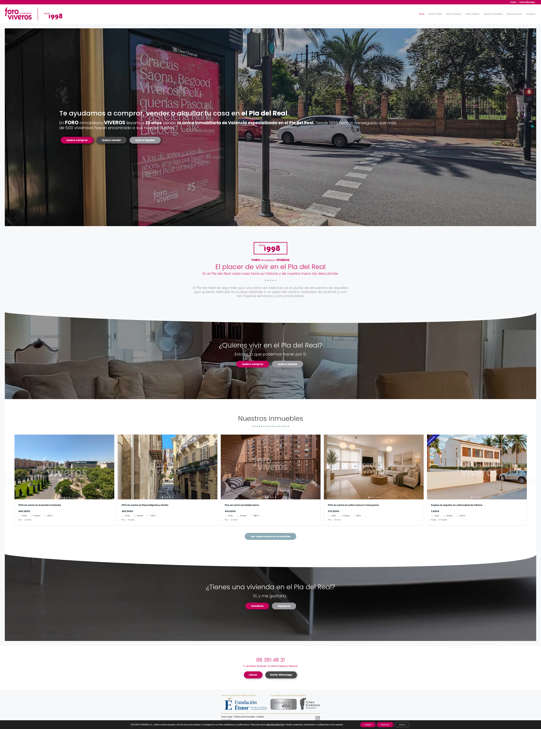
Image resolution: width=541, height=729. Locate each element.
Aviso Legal (226, 716)
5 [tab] (69, 497)
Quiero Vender (435, 14)
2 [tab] (61, 497)
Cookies (260, 716)
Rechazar (385, 725)
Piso (20, 520)
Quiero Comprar (453, 14)
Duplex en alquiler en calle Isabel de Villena (353, 505)
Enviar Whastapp (281, 674)
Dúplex (330, 520)
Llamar (513, 2)
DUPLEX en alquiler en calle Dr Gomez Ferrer (456, 505)
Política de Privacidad (244, 716)
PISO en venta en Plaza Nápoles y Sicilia (41, 505)
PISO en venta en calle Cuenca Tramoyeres (250, 505)
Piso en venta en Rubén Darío (139, 505)
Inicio (421, 14)
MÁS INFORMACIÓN (275, 725)
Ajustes (402, 725)
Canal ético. (226, 720)
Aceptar (367, 725)
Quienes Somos (514, 14)
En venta (28, 520)
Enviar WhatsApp (527, 2)
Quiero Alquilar (472, 14)
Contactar (530, 14)
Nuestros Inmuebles (493, 14)
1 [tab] (59, 497)
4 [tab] (66, 497)
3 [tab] (64, 497)
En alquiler (340, 520)
